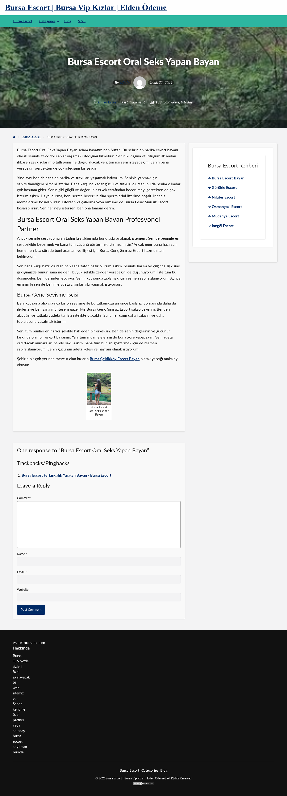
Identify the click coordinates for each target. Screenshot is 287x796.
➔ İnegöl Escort (221, 226)
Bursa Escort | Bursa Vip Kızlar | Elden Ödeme (86, 7)
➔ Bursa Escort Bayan (226, 178)
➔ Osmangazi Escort (225, 207)
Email (22, 572)
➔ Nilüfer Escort (221, 197)
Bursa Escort (22, 21)
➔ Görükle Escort (222, 188)
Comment (23, 498)
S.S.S (82, 21)
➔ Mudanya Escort (223, 216)
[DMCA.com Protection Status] (143, 783)
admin (125, 82)
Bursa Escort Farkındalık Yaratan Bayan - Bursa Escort (66, 475)
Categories (47, 21)
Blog (67, 21)
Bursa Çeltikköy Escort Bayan (115, 359)
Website (23, 589)
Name (22, 554)
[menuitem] (23, 21)
